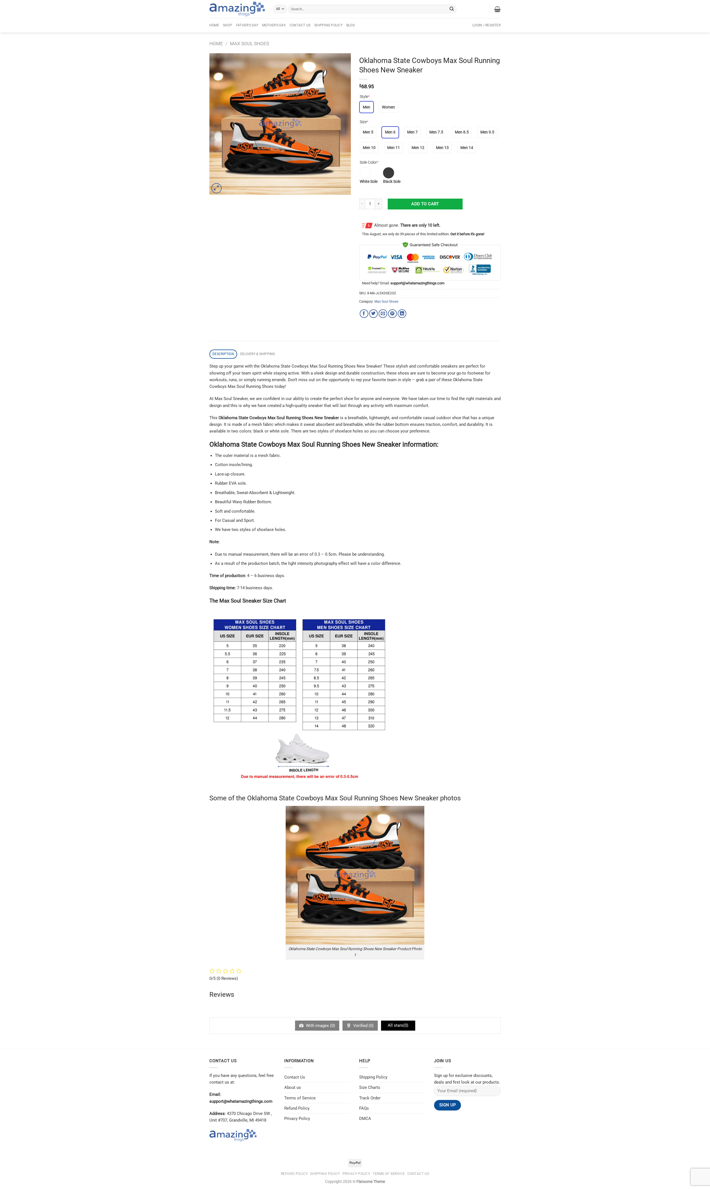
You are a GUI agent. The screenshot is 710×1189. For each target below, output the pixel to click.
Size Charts (369, 1087)
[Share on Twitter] (373, 313)
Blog (350, 25)
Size (364, 122)
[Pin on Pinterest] (392, 313)
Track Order (370, 1098)
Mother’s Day (274, 25)
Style (365, 96)
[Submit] (451, 8)
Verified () (363, 1025)
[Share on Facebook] (364, 313)
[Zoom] (216, 188)
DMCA (365, 1118)
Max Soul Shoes (249, 43)
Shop (227, 25)
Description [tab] (223, 354)
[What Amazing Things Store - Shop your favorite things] (237, 9)
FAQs (364, 1108)
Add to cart (425, 203)
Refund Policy (297, 1108)
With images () (320, 1025)
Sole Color (369, 162)
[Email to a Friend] (383, 313)
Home (214, 25)
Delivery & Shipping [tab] (257, 354)
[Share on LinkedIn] (402, 313)
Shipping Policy (328, 25)
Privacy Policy (297, 1118)
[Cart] (497, 9)
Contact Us (300, 25)
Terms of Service (300, 1098)
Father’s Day (247, 25)
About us (292, 1087)
